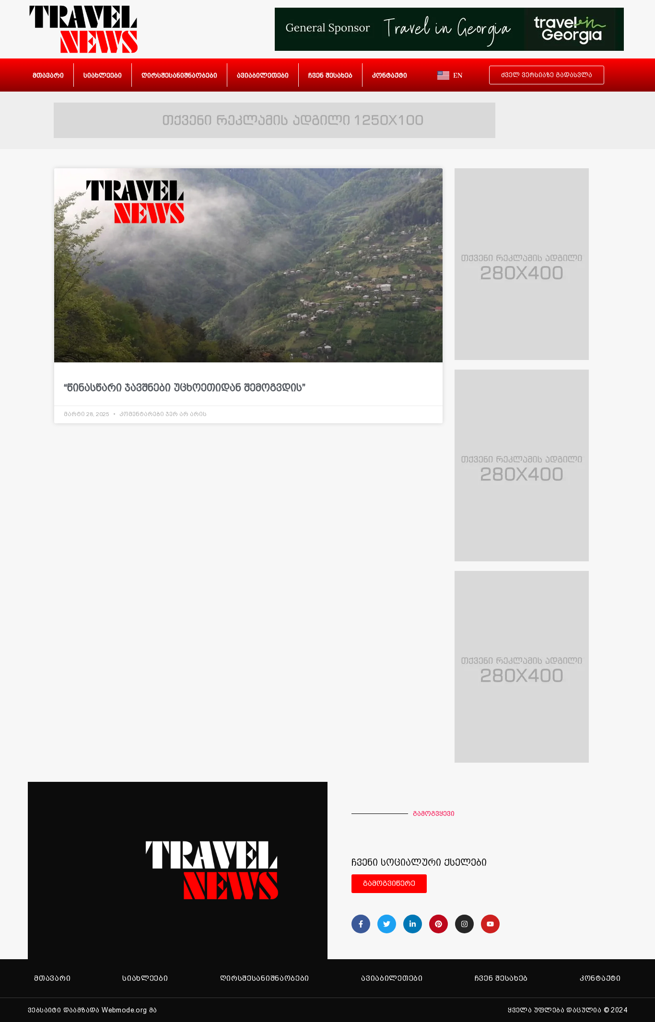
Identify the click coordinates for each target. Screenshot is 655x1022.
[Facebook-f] (360, 924)
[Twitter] (386, 924)
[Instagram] (464, 924)
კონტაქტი (389, 75)
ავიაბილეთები (263, 75)
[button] (447, 883)
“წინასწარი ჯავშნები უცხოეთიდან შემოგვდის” (184, 388)
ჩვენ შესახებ (330, 75)
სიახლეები (102, 75)
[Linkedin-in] (412, 924)
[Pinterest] (438, 924)
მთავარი (48, 75)
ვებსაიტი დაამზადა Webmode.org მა (92, 1010)
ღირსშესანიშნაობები (179, 75)
